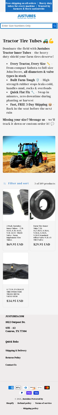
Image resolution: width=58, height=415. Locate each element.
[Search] (54, 26)
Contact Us (11, 364)
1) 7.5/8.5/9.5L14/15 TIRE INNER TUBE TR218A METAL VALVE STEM (15, 293)
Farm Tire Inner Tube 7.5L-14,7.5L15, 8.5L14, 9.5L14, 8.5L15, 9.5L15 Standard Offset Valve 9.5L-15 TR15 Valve (42, 233)
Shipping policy (31, 408)
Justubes (27, 398)
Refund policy (25, 403)
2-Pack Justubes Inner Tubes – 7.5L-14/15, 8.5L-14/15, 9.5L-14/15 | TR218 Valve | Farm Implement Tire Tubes (15, 233)
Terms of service (43, 403)
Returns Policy (13, 357)
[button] (7, 16)
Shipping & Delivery (16, 350)
